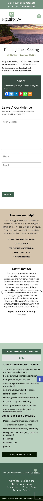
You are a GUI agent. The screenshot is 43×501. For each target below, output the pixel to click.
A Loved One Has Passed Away (21, 239)
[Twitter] (11, 94)
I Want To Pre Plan (21, 252)
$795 (21, 357)
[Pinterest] (21, 94)
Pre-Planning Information (21, 248)
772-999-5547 (27, 6)
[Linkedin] (16, 94)
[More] (30, 94)
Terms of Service (21, 490)
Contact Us (12, 487)
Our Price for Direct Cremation (21, 351)
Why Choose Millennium (21, 480)
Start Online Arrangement (19, 455)
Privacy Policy (29, 487)
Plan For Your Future (21, 483)
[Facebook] (7, 94)
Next (36, 292)
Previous (7, 292)
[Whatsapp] (25, 94)
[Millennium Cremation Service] (12, 17)
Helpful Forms (21, 244)
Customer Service (21, 257)
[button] (40, 379)
